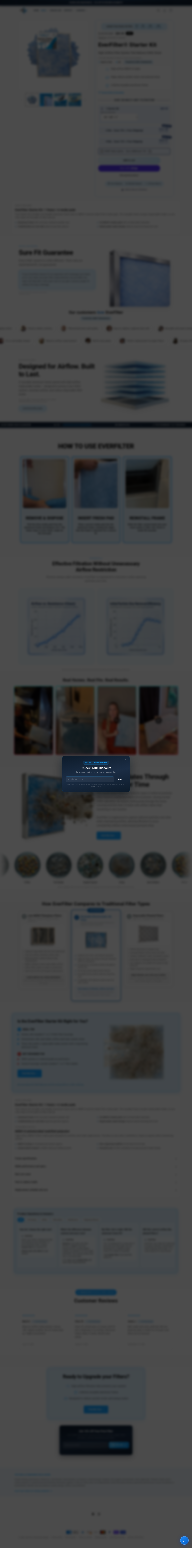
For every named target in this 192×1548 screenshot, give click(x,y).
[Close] (125, 760)
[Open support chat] (184, 1540)
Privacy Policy (96, 786)
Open (120, 779)
